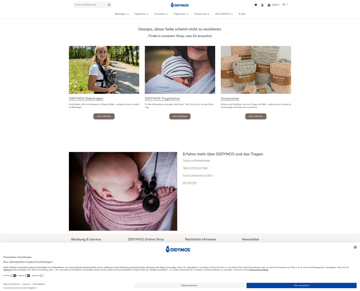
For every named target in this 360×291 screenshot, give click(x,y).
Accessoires (230, 98)
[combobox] (89, 5)
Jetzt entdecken (104, 116)
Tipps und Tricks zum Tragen (195, 168)
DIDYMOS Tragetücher (162, 98)
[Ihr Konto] (262, 5)
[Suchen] (109, 5)
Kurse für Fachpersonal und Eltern (198, 175)
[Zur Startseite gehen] (180, 5)
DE (284, 5)
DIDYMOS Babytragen (86, 98)
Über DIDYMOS (189, 183)
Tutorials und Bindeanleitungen (196, 160)
